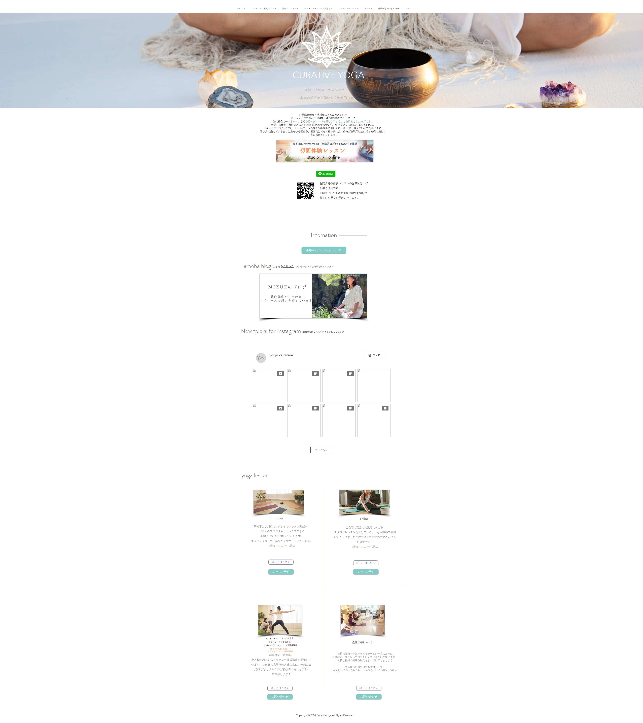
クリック (288, 266)
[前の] (17, 60)
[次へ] (625, 60)
